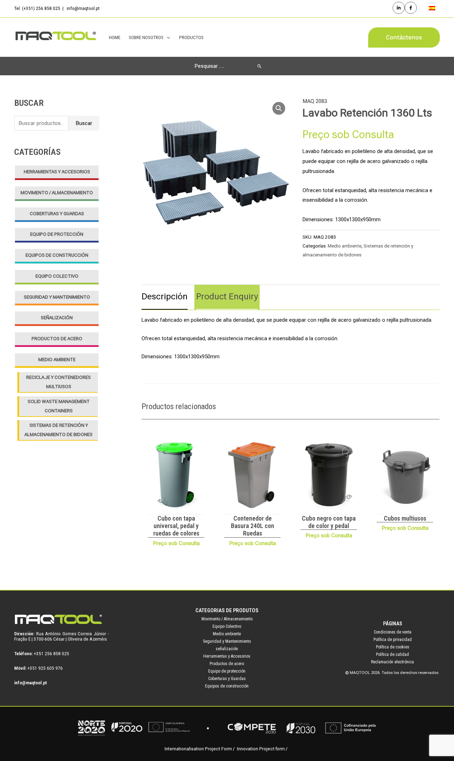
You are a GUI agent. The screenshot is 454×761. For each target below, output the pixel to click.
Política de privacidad (392, 639)
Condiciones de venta (392, 632)
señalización (57, 317)
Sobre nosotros (146, 37)
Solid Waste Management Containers (59, 406)
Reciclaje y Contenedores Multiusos (58, 382)
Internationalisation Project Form (198, 748)
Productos (191, 37)
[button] (404, 37)
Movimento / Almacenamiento (57, 192)
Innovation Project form (261, 748)
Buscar (84, 123)
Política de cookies (392, 647)
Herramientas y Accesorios (57, 171)
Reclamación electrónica (392, 661)
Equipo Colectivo (56, 276)
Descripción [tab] (165, 296)
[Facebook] (411, 8)
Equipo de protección (56, 234)
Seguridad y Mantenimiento (57, 297)
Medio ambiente (57, 359)
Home (114, 37)
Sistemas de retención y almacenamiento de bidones (58, 430)
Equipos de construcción (57, 255)
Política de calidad (392, 654)
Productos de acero (57, 338)
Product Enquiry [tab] (227, 296)
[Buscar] (259, 66)
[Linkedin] (399, 8)
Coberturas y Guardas (57, 213)
